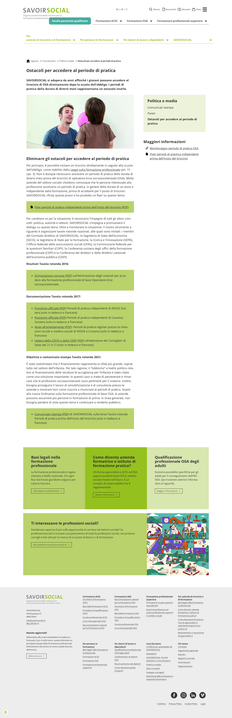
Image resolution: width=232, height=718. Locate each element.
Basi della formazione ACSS (95, 606)
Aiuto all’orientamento (53, 327)
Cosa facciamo (153, 643)
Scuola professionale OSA (126, 624)
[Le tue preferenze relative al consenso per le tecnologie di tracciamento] (6, 712)
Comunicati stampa (160, 107)
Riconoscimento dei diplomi (128, 663)
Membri (181, 654)
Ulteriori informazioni (105, 494)
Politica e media (162, 100)
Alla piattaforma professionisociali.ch (50, 544)
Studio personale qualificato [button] (70, 21)
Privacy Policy (175, 703)
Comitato (182, 646)
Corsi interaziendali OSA (126, 628)
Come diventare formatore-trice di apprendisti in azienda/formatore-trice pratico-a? (191, 624)
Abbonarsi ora (35, 656)
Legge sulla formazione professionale (95, 170)
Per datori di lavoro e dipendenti (125, 645)
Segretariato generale (188, 650)
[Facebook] (174, 695)
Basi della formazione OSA (127, 613)
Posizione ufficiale (50, 308)
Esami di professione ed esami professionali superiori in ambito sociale (159, 612)
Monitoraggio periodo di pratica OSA (174, 148)
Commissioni (184, 662)
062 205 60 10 (32, 623)
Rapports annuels (186, 658)
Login (203, 703)
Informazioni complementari (46, 490)
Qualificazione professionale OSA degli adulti (128, 651)
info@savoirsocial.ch (35, 620)
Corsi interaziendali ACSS (94, 621)
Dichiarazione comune (53, 276)
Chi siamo (183, 643)
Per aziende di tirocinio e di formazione (190, 598)
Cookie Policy (191, 703)
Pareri (151, 113)
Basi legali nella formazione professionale (190, 604)
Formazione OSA (123, 596)
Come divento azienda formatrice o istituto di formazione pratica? (188, 612)
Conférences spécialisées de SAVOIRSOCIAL (159, 648)
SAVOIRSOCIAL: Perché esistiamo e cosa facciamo (158, 659)
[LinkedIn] (193, 695)
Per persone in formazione (90, 645)
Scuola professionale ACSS (95, 617)
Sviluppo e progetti (155, 672)
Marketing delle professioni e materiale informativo (159, 678)
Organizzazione (185, 666)
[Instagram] (183, 695)
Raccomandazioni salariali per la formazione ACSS (95, 627)
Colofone (161, 703)
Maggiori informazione (167, 490)
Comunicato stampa (52, 414)
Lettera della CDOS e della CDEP (59, 340)
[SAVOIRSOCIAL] (46, 14)
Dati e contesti (153, 668)
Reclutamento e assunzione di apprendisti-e (191, 634)
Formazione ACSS (91, 596)
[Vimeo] (202, 695)
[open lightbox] (80, 122)
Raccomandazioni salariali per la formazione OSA (127, 601)
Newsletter (151, 653)
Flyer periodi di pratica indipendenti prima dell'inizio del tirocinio (81, 207)
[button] (204, 10)
